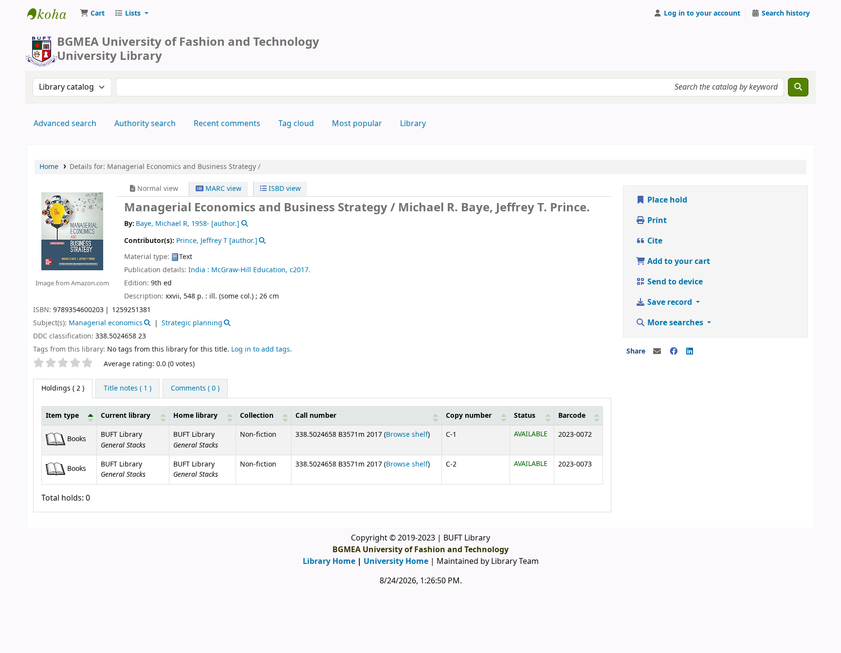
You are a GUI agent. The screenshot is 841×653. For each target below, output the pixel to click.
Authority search (145, 124)
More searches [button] (675, 323)
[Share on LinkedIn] (689, 351)
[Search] (798, 87)
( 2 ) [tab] (62, 388)
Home (48, 167)
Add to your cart (677, 261)
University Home (396, 561)
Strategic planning (192, 323)
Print (656, 220)
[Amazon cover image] (72, 231)
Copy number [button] (469, 415)
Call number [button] (315, 415)
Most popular (357, 124)
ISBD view (284, 189)
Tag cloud (296, 124)
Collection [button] (257, 415)
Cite (653, 241)
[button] (92, 13)
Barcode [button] (571, 415)
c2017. (300, 270)
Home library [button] (195, 415)
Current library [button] (125, 415)
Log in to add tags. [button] (261, 349)
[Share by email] (657, 351)
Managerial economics (106, 323)
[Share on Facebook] (673, 351)
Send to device (674, 282)
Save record (669, 302)
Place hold (666, 200)
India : (198, 270)
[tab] (127, 388)
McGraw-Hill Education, (249, 270)
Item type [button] (62, 415)
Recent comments (227, 124)
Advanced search (65, 124)
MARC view (222, 189)
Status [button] (524, 415)
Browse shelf (407, 434)
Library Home (329, 561)
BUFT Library (51, 13)
